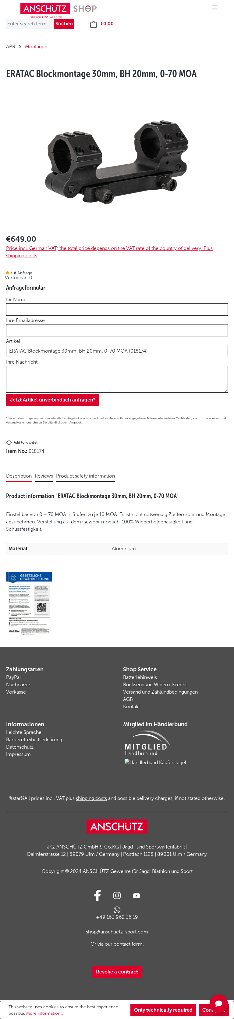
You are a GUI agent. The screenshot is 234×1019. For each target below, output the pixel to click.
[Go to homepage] (58, 10)
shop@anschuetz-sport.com (117, 931)
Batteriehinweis (140, 677)
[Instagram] (117, 895)
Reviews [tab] (44, 475)
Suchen (64, 23)
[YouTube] (136, 895)
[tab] (19, 476)
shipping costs (91, 798)
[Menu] (215, 9)
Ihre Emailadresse (25, 320)
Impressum (18, 754)
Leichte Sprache (23, 732)
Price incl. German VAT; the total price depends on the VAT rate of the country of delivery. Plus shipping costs (109, 252)
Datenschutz (20, 747)
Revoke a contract (117, 971)
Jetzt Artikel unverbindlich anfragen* (52, 399)
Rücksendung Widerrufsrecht (155, 684)
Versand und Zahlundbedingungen (160, 692)
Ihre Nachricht (21, 362)
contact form (128, 944)
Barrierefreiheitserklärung (34, 739)
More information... (44, 1013)
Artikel (13, 341)
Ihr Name (16, 299)
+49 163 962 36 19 (117, 917)
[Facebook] (97, 895)
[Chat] (219, 1004)
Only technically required (163, 1010)
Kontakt (131, 706)
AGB (128, 699)
